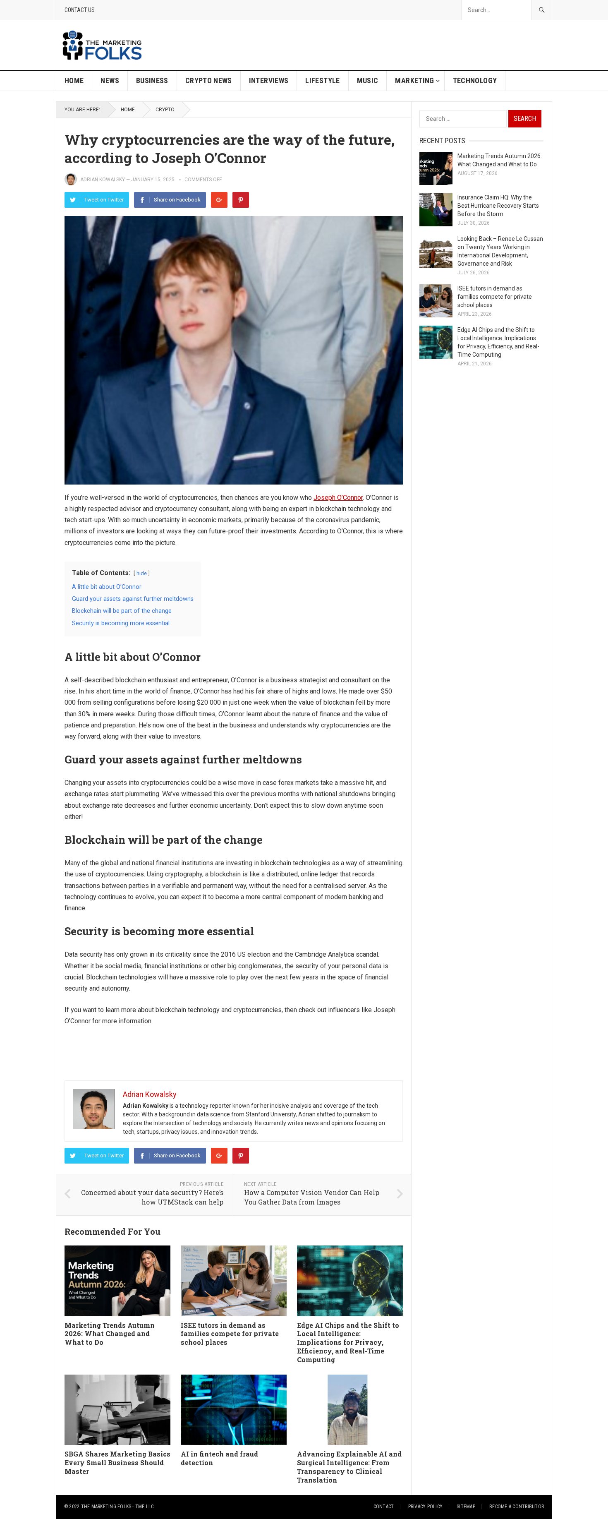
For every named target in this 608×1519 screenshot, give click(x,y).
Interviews (269, 80)
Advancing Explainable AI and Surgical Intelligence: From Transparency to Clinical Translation (349, 1466)
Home (74, 80)
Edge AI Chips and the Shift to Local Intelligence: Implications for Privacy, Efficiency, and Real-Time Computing (348, 1342)
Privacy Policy (425, 1506)
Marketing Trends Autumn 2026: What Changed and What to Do (110, 1334)
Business (152, 80)
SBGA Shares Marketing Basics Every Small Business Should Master (117, 1462)
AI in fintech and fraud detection (219, 1458)
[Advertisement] (401, 45)
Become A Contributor (516, 1506)
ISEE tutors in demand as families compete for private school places (230, 1334)
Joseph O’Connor (338, 498)
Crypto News (208, 80)
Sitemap (466, 1506)
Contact (383, 1506)
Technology (475, 80)
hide (141, 573)
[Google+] (219, 200)
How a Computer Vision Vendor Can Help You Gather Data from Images (311, 1197)
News (110, 80)
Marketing (414, 80)
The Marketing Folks (106, 1506)
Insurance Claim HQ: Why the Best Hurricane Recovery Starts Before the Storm (498, 205)
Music (367, 80)
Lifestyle (322, 80)
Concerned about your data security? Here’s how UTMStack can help (152, 1197)
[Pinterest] (240, 200)
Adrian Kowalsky (102, 179)
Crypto (165, 110)
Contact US (80, 10)
